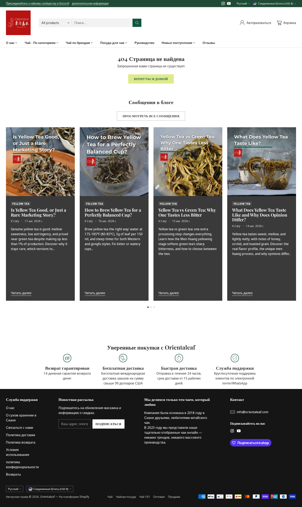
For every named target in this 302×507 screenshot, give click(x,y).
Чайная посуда (126, 497)
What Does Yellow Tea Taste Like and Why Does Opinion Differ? (259, 215)
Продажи (174, 497)
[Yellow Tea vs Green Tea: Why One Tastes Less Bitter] (187, 161)
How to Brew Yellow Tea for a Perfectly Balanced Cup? (113, 212)
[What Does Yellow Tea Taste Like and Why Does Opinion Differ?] (261, 161)
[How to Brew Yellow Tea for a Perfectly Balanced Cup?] (114, 161)
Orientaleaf (47, 497)
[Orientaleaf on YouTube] (229, 4)
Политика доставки (20, 435)
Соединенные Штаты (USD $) (275, 3)
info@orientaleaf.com (252, 412)
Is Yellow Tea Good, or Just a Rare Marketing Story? (38, 212)
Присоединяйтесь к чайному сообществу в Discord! (37, 3)
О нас (10, 408)
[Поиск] (137, 22)
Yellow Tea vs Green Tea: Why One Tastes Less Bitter (187, 212)
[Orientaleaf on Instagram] (223, 4)
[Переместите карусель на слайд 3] (154, 307)
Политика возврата (20, 442)
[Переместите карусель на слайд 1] (148, 307)
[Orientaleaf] (18, 22)
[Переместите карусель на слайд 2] (151, 307)
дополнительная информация (90, 3)
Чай (110, 497)
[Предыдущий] (7, 213)
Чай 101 (144, 497)
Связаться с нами (19, 427)
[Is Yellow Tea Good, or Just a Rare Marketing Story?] (40, 161)
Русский (242, 3)
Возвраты (13, 474)
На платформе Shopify (74, 497)
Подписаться (108, 424)
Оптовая (159, 497)
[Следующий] (294, 213)
